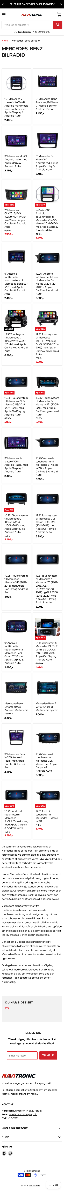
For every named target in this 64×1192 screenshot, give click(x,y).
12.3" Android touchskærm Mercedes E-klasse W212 (47, 816)
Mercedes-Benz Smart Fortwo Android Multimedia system (16, 708)
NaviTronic (34, 1185)
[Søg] (57, 25)
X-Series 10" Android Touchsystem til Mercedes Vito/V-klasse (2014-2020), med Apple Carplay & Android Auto (47, 220)
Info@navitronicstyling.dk (23, 1114)
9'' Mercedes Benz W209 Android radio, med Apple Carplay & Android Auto (15, 760)
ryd (7, 1007)
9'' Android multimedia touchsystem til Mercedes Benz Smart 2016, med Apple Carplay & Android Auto (14, 653)
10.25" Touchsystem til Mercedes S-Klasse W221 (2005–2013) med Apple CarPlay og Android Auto (47, 406)
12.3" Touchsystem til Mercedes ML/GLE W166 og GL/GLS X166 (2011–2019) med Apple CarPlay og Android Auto (47, 344)
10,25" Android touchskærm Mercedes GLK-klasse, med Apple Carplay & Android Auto (46, 762)
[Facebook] (4, 1153)
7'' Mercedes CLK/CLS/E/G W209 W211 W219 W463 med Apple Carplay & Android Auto (15, 218)
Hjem (5, 40)
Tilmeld (48, 1055)
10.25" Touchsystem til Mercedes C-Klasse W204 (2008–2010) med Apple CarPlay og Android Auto (16, 524)
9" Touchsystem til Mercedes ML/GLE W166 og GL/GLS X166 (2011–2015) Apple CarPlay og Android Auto (47, 651)
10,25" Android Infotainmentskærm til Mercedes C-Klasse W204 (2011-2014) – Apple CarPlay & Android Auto (47, 283)
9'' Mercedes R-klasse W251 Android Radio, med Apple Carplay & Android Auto (16, 465)
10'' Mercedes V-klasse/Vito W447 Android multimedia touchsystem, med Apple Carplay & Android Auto (16, 107)
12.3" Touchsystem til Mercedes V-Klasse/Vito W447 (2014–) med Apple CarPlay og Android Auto (16, 343)
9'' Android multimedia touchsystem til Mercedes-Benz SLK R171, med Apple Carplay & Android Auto (16, 283)
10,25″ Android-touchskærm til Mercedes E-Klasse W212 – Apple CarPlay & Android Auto (47, 466)
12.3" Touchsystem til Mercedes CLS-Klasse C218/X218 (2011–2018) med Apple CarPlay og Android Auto (47, 524)
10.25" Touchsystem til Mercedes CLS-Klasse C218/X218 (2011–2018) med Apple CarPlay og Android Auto (16, 406)
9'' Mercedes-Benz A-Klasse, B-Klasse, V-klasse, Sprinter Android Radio (47, 103)
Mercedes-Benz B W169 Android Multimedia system (47, 707)
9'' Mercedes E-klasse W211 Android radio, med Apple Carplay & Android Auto (47, 162)
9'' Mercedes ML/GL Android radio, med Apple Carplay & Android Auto (16, 161)
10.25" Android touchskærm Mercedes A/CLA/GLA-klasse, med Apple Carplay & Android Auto (16, 819)
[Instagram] (10, 1153)
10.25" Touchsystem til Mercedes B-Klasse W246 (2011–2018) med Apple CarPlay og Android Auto (16, 584)
